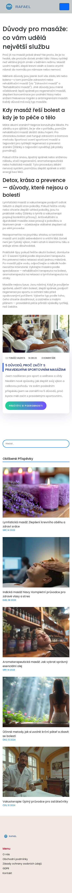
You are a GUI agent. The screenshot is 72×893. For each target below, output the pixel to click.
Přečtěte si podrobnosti (26, 405)
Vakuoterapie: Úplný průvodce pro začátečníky (35, 802)
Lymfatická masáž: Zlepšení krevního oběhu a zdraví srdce (34, 524)
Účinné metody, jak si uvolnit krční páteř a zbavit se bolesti (36, 734)
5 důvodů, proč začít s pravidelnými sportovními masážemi (35, 367)
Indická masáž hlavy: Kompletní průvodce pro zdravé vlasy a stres (34, 594)
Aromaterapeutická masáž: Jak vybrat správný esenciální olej (35, 664)
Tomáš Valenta (17, 357)
